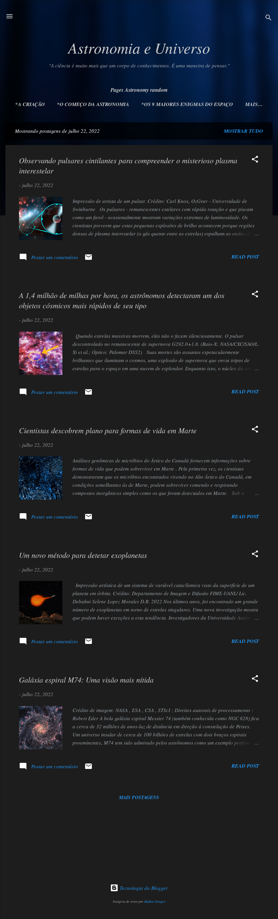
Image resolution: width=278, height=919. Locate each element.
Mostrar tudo (243, 130)
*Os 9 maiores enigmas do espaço (187, 104)
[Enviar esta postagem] (88, 259)
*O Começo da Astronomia (93, 104)
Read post (245, 256)
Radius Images (154, 901)
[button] (255, 160)
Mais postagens (139, 797)
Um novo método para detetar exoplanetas (83, 555)
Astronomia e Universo (139, 47)
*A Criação (30, 104)
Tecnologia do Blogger (143, 887)
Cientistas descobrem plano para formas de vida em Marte (108, 430)
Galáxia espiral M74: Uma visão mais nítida (86, 679)
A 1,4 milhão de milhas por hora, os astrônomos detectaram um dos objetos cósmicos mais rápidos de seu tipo (121, 300)
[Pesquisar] (268, 18)
